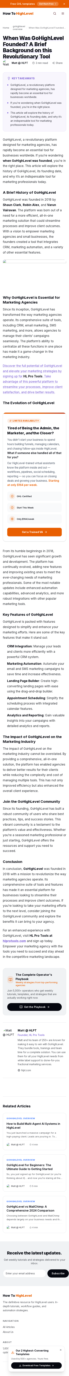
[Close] (61, 1350)
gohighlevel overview (19, 28)
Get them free (46, 3)
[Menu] (62, 13)
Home (6, 27)
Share (59, 62)
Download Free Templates (36, 1365)
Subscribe (58, 1273)
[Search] (54, 13)
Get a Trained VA (32, 531)
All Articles (9, 1326)
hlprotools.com (14, 941)
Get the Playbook (34, 1006)
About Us (8, 1331)
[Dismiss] (64, 4)
